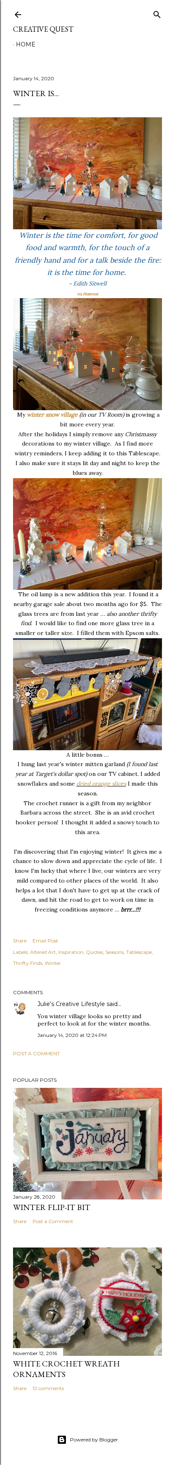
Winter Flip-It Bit (51, 1207)
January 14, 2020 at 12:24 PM (72, 1035)
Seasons (114, 952)
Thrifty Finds (27, 963)
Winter (53, 963)
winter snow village (52, 414)
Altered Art (43, 952)
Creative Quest (43, 29)
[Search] (157, 13)
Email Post (45, 941)
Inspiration (70, 952)
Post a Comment (36, 1053)
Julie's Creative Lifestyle (71, 1004)
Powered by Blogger (94, 1439)
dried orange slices (101, 783)
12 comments (48, 1388)
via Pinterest (87, 294)
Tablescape (139, 952)
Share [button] (19, 941)
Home (25, 44)
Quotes (94, 952)
